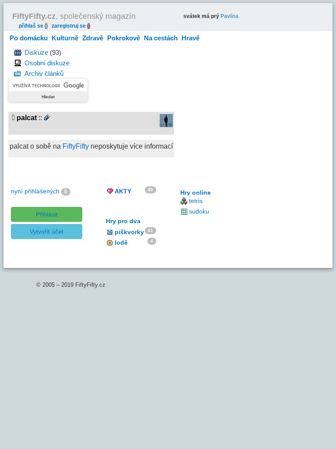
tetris (196, 200)
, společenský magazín (74, 16)
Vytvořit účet (46, 231)
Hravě (191, 38)
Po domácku (29, 38)
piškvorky (129, 231)
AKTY (123, 191)
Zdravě (92, 38)
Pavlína (229, 16)
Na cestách (161, 38)
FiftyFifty (76, 146)
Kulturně (65, 38)
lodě (121, 242)
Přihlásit (47, 214)
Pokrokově (123, 38)
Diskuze (36, 52)
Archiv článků (43, 73)
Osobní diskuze (47, 63)
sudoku (199, 211)
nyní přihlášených (35, 191)
